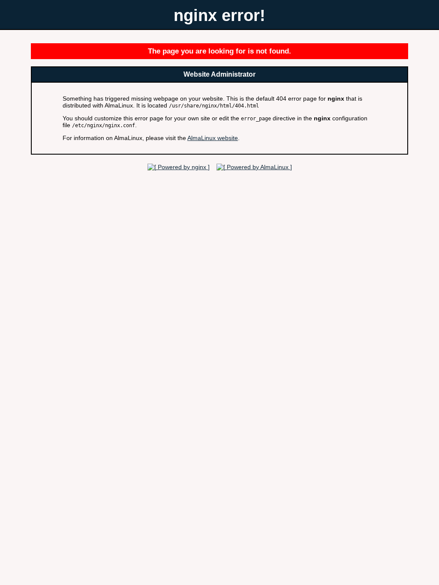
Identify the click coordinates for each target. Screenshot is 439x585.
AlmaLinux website (212, 137)
